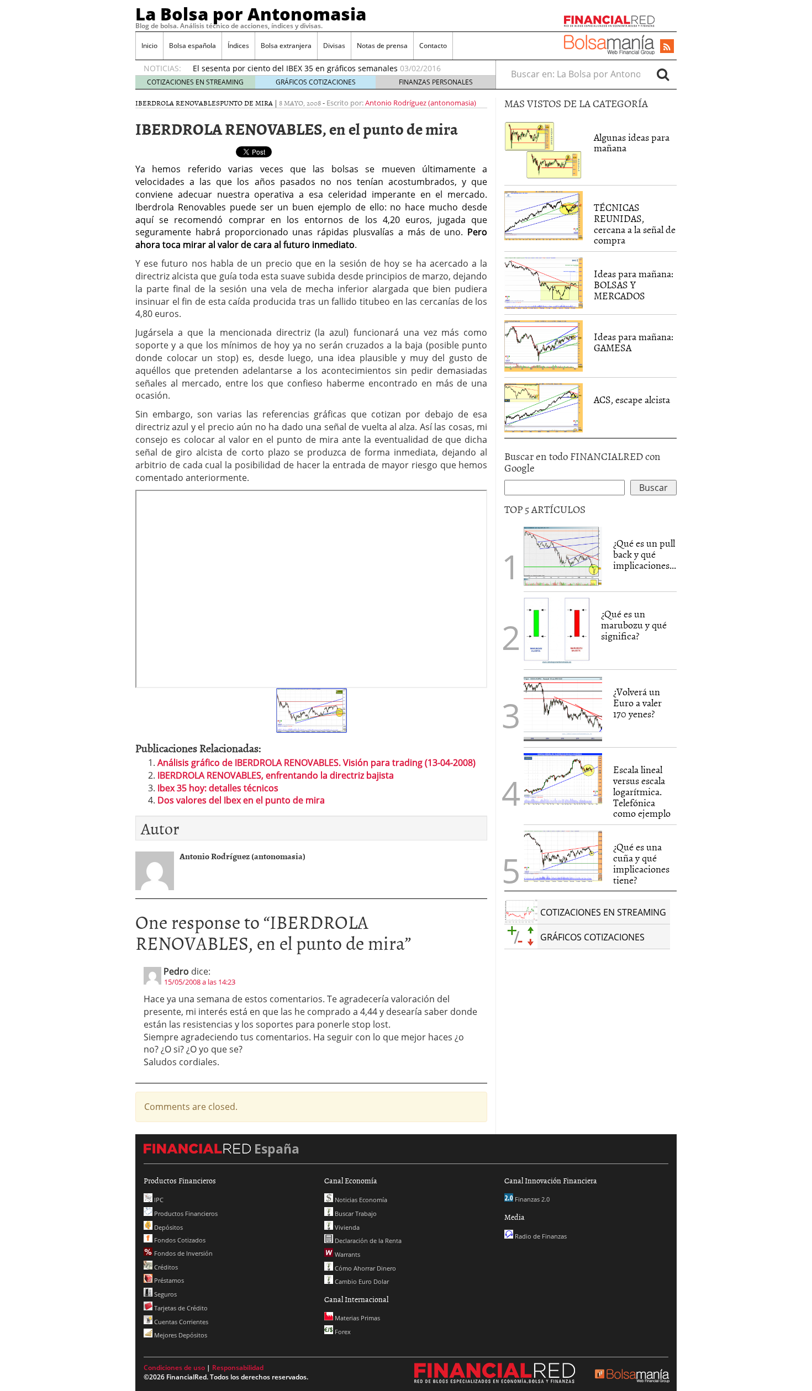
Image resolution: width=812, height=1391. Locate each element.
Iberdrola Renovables (177, 102)
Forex (342, 1331)
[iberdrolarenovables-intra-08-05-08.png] (311, 710)
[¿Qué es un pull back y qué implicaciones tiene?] (563, 555)
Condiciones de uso (174, 1367)
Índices (238, 45)
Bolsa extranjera (286, 45)
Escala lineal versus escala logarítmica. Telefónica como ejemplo (642, 791)
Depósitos (167, 1227)
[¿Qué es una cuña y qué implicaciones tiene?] (563, 855)
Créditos (165, 1267)
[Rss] (667, 47)
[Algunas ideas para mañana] (543, 149)
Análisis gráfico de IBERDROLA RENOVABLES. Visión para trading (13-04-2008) (316, 763)
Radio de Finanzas (540, 1236)
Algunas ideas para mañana (631, 143)
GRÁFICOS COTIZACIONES (316, 82)
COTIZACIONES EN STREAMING (195, 82)
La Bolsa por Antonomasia (250, 13)
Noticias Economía (360, 1200)
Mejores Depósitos (179, 1335)
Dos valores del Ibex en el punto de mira (241, 800)
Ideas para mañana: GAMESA (633, 342)
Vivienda (346, 1227)
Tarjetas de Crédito (180, 1308)
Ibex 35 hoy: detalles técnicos (217, 788)
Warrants (346, 1254)
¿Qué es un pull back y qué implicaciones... (644, 554)
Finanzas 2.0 (531, 1199)
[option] (333, 68)
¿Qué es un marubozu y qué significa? (634, 624)
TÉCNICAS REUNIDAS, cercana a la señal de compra (635, 223)
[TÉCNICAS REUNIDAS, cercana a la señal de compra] (543, 215)
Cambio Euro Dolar (361, 1281)
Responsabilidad (237, 1367)
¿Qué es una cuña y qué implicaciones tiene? (641, 863)
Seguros (164, 1294)
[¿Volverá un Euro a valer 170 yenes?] (563, 708)
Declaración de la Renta (367, 1240)
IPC (158, 1200)
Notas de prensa (382, 45)
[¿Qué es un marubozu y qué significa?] (557, 630)
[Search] (662, 74)
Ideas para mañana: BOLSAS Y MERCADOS (633, 284)
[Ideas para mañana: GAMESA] (543, 345)
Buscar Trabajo (355, 1213)
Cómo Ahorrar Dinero (364, 1268)
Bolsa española (192, 45)
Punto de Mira (246, 102)
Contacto (433, 45)
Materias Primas (356, 1318)
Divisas (334, 45)
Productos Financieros (185, 1213)
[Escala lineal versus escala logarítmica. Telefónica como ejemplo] (563, 778)
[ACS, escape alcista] (543, 407)
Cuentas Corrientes (180, 1322)
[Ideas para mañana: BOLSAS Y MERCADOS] (543, 282)
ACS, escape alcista (632, 399)
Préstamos (168, 1280)
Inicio (149, 45)
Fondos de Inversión (182, 1253)
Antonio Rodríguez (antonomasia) (420, 103)
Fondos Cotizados (178, 1240)
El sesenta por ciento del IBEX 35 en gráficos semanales (295, 68)
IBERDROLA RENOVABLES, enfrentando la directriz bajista (275, 775)
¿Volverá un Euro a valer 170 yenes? (637, 702)
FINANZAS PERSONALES (436, 82)
